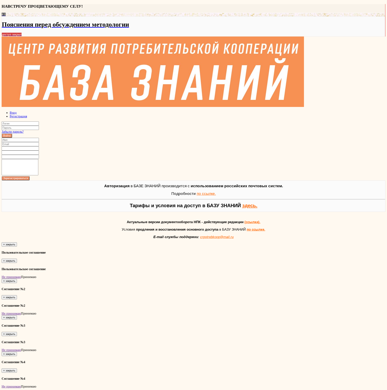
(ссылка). (252, 222)
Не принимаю (11, 277)
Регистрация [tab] (18, 116)
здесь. (249, 205)
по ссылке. (256, 229)
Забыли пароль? (13, 131)
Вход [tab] (13, 112)
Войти (6, 135)
